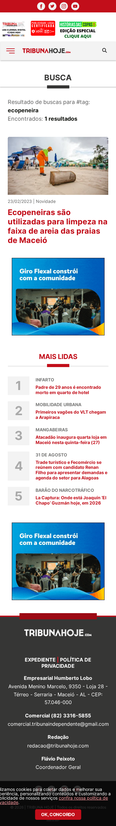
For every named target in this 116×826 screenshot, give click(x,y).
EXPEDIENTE (40, 660)
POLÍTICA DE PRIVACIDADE (66, 663)
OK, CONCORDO (58, 814)
